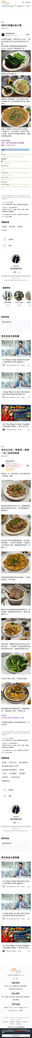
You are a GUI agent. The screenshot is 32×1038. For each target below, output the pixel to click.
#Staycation (13, 1010)
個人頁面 (5, 997)
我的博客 (15, 1000)
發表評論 (6, 322)
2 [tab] (15, 12)
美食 (2, 22)
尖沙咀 (4, 773)
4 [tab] (19, 12)
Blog (13, 1019)
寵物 (27, 209)
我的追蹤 (26, 997)
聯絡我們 (19, 1024)
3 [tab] (17, 12)
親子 (23, 209)
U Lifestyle (6, 1017)
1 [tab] (12, 12)
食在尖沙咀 (13, 762)
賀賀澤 (4, 762)
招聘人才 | (13, 1024)
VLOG (10, 986)
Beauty (22, 1017)
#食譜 (20, 1007)
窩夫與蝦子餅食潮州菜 (9, 770)
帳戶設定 (12, 997)
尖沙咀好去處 (15, 777)
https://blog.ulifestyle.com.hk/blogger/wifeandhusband (16, 155)
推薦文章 (16, 986)
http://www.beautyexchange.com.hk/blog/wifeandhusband (15, 186)
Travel (13, 1017)
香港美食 (22, 773)
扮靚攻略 (4, 211)
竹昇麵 (4, 227)
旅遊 (15, 209)
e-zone (18, 1019)
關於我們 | (6, 1022)
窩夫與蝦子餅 (10, 33)
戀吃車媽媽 (7, 302)
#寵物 (6, 1007)
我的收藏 (19, 997)
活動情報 (10, 211)
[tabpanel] (16, 10)
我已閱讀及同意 (16, 1035)
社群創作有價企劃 (8, 6)
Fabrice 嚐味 (19, 302)
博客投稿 (19, 989)
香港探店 (5, 777)
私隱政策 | (25, 1022)
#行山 (11, 1007)
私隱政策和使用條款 (20, 1031)
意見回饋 (12, 989)
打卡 (11, 209)
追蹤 (27, 34)
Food (27, 1017)
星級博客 (23, 986)
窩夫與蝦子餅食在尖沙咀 (10, 766)
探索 (6, 986)
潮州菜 (21, 770)
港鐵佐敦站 (5, 781)
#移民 (21, 1010)
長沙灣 (4, 230)
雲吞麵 (20, 227)
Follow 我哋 (8, 216)
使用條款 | (19, 1022)
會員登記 (28, 2)
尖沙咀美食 (13, 773)
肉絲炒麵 (12, 227)
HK (17, 1017)
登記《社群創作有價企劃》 (20, 204)
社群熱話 (20, 6)
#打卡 (15, 1007)
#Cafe (25, 1007)
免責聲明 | (13, 1022)
